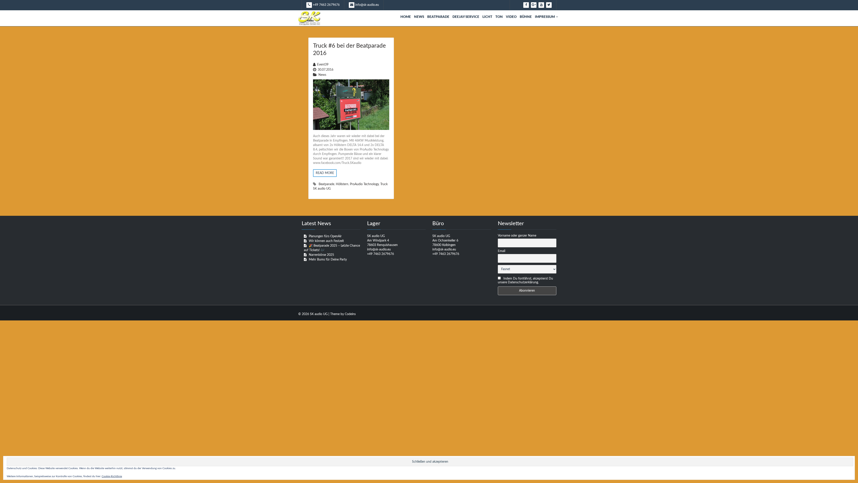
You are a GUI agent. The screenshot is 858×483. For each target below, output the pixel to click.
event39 (322, 64)
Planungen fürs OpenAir (325, 236)
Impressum (545, 17)
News (419, 17)
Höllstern (342, 184)
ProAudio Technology (364, 184)
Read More (325, 173)
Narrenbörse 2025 (321, 254)
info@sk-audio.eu (366, 4)
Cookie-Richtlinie (112, 476)
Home (405, 17)
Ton (499, 17)
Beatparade (438, 17)
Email (501, 251)
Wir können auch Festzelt (326, 241)
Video (511, 17)
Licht (487, 17)
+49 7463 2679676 (326, 4)
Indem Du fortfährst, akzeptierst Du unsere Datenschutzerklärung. (525, 280)
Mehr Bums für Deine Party (328, 259)
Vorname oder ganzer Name (517, 235)
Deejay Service (465, 17)
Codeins (350, 314)
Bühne (526, 17)
